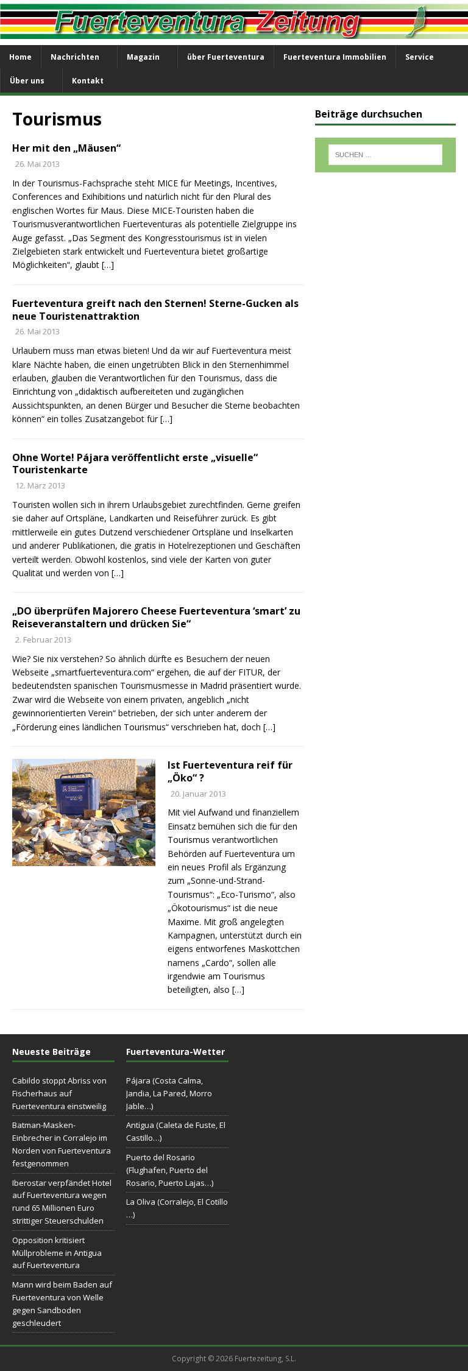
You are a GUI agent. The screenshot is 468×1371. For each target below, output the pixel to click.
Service (419, 57)
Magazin (143, 57)
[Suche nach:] (385, 154)
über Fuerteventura (225, 57)
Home (20, 57)
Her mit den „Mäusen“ (66, 148)
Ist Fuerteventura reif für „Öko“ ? (230, 771)
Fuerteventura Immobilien (334, 57)
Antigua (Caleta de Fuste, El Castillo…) (175, 1131)
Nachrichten (75, 57)
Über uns (27, 81)
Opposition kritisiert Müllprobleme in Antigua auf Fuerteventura (57, 1253)
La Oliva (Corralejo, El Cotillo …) (177, 1208)
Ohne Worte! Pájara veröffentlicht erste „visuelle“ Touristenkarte (135, 464)
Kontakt (88, 81)
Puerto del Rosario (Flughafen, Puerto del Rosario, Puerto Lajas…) (169, 1170)
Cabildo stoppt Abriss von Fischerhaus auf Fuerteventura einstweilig (59, 1093)
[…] (108, 264)
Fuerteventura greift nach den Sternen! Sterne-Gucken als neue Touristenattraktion (155, 310)
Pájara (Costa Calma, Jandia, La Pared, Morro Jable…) (169, 1093)
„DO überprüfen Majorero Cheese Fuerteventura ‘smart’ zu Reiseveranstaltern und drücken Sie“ (156, 617)
